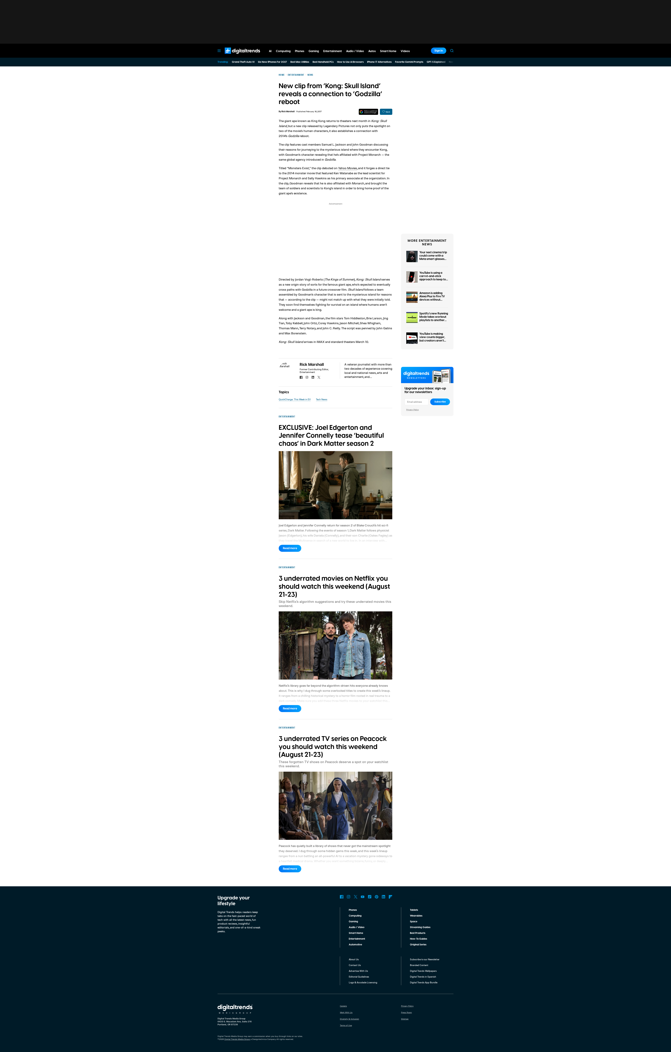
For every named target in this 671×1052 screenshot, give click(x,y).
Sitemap (405, 1019)
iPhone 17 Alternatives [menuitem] (379, 62)
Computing (355, 916)
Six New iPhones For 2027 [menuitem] (272, 62)
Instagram (348, 897)
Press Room (406, 1012)
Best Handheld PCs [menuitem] (323, 62)
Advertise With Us (358, 970)
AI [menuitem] (270, 51)
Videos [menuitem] (405, 51)
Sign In (438, 51)
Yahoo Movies (347, 168)
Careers (343, 1006)
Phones (353, 910)
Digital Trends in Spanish (423, 976)
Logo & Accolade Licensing (363, 982)
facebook (301, 377)
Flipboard (390, 897)
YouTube (362, 897)
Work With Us (346, 1012)
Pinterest (376, 897)
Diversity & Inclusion (349, 1019)
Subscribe (440, 402)
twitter (319, 377)
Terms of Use (346, 1025)
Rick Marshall (288, 111)
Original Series (418, 944)
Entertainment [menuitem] (332, 51)
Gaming (353, 921)
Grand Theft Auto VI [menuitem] (243, 62)
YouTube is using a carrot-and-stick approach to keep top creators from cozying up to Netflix (433, 279)
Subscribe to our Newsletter (424, 959)
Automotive (355, 944)
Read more (290, 548)
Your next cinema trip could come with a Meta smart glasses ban (433, 257)
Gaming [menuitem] (314, 51)
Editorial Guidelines (359, 976)
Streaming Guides (420, 927)
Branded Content (419, 965)
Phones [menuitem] (299, 51)
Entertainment (357, 939)
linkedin (313, 377)
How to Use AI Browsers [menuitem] (350, 62)
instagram (307, 377)
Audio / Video (356, 927)
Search (452, 51)
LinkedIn (383, 897)
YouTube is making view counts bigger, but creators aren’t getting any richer (432, 339)
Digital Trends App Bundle (423, 982)
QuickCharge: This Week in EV (295, 399)
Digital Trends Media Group (237, 1039)
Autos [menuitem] (372, 51)
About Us (354, 959)
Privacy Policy (412, 409)
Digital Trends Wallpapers (423, 970)
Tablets (414, 910)
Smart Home (356, 933)
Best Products (417, 933)
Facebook (341, 897)
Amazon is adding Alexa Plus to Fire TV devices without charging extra (432, 298)
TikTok (369, 897)
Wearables (416, 916)
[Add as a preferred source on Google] (368, 112)
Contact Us (355, 965)
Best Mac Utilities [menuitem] (299, 62)
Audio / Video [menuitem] (355, 51)
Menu (219, 51)
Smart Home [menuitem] (388, 51)
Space (413, 921)
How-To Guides (418, 939)
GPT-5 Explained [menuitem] (436, 62)
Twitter (355, 897)
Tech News (321, 399)
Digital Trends (236, 55)
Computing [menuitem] (283, 51)
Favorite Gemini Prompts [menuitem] (409, 62)
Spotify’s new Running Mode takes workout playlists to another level (433, 319)
